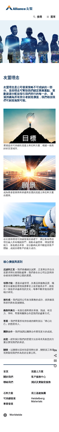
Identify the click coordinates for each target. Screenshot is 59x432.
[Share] (55, 355)
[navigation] (55, 350)
